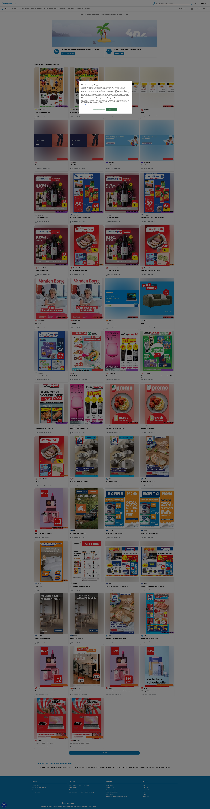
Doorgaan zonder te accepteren (125, 82)
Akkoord (111, 109)
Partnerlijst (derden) (86, 104)
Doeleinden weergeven (99, 109)
